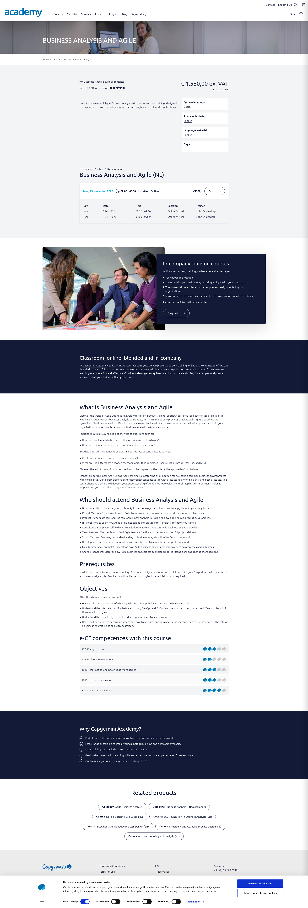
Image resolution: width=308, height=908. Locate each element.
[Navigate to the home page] (23, 12)
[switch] (115, 901)
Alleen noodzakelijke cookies (260, 893)
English (188, 120)
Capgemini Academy (95, 365)
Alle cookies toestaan (260, 883)
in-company (142, 369)
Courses (56, 59)
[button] (176, 313)
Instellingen (193, 901)
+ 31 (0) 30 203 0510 (225, 870)
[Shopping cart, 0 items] (302, 6)
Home (46, 59)
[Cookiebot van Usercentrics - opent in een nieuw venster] (41, 901)
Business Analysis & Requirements (104, 81)
